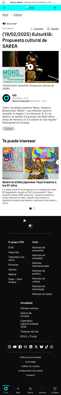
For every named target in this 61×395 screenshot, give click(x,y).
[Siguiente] (54, 2)
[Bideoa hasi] (30, 67)
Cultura (8, 128)
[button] (58, 162)
